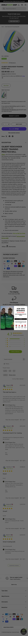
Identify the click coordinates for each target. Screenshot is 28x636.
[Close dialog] (26, 306)
